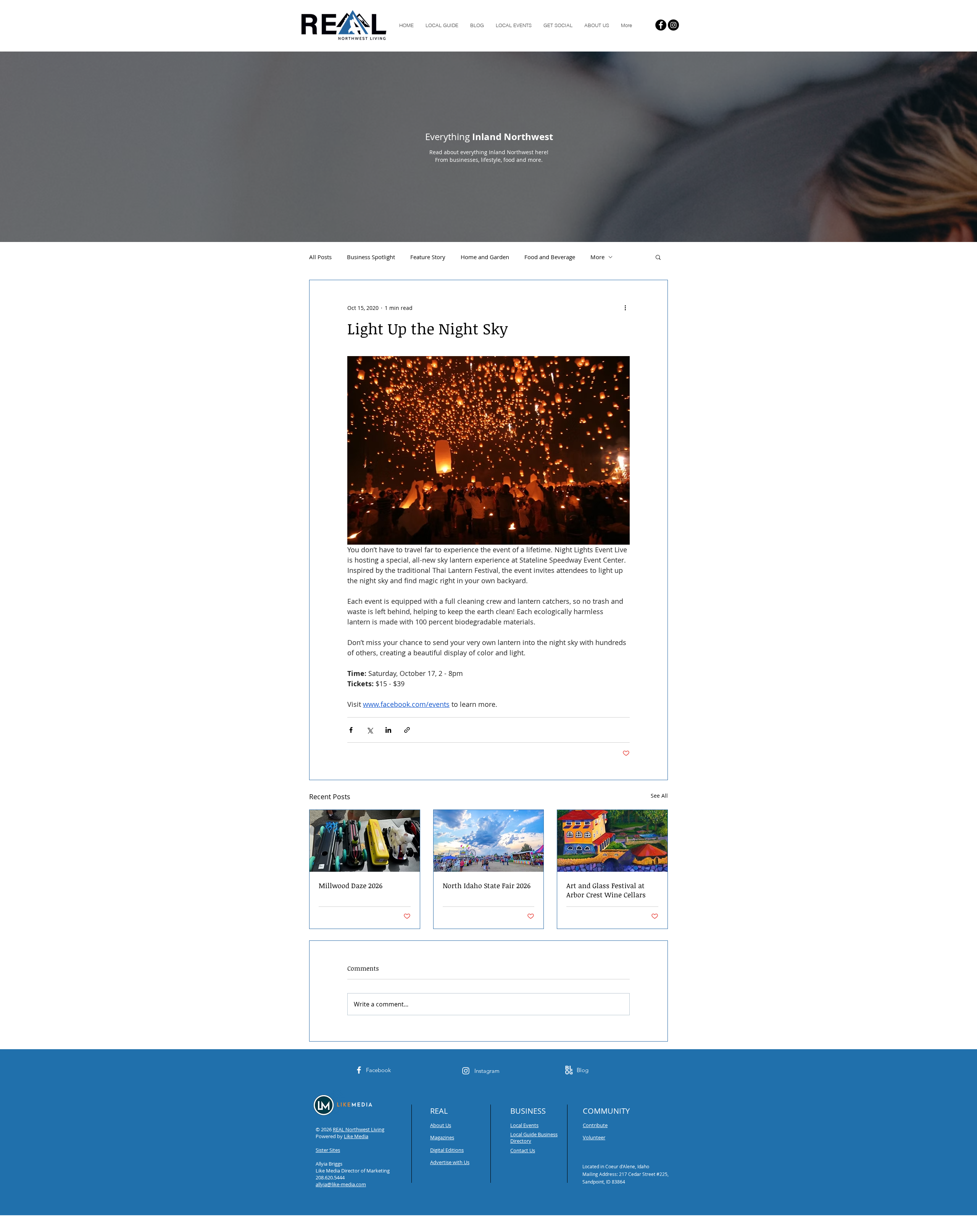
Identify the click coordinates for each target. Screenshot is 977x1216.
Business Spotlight (371, 257)
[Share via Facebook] (351, 730)
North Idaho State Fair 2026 (486, 885)
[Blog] (569, 1070)
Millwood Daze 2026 (350, 885)
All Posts (320, 257)
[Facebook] (660, 25)
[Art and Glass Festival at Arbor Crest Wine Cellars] (612, 841)
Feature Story (427, 257)
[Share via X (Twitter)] (369, 730)
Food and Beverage (549, 257)
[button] (658, 257)
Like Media (356, 1136)
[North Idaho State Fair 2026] (489, 841)
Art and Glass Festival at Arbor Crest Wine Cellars (606, 890)
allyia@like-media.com (341, 1184)
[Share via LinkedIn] (388, 730)
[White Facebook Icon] (359, 1070)
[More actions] (625, 307)
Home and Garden (485, 257)
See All (659, 795)
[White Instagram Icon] (466, 1071)
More (597, 257)
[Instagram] (673, 25)
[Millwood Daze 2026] (365, 841)
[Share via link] (407, 730)
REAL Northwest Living (358, 1129)
